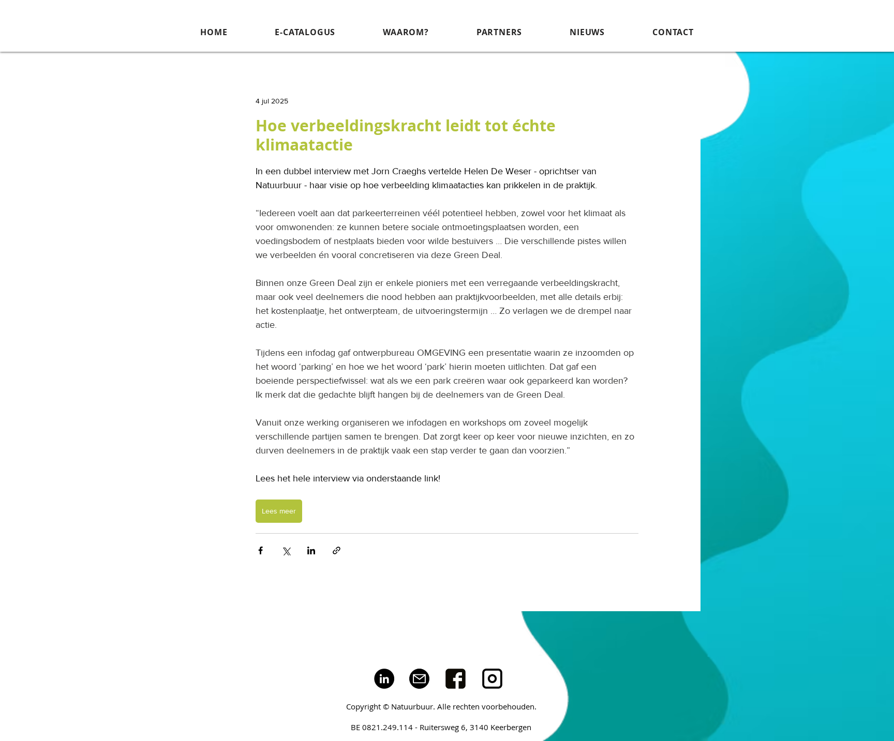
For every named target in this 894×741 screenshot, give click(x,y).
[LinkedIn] (384, 679)
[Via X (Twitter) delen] (286, 550)
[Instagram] (492, 679)
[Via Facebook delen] (260, 550)
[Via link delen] (336, 550)
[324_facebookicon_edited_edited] (455, 679)
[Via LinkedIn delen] (311, 550)
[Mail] (419, 679)
